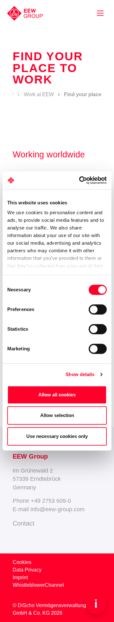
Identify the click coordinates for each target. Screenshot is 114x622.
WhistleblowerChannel (38, 585)
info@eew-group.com (57, 509)
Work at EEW (39, 94)
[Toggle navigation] (100, 13)
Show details (80, 374)
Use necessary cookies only (57, 436)
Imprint (20, 577)
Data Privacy (27, 569)
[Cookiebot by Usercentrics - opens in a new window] (80, 180)
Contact (24, 523)
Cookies (22, 562)
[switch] (98, 309)
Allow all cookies (57, 394)
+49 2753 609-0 (51, 501)
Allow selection (57, 415)
